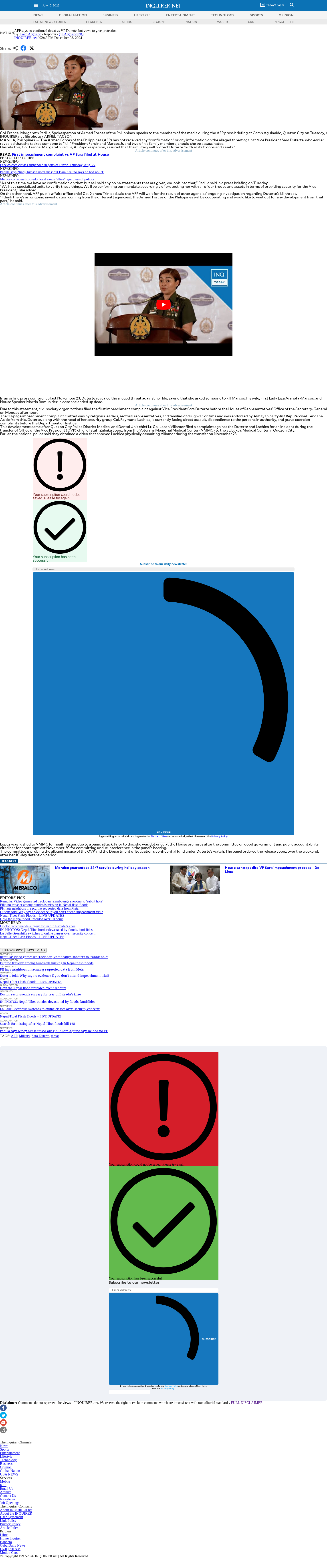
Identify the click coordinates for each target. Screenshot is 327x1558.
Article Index (9, 1528)
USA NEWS (9, 1474)
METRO (127, 22)
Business (6, 1463)
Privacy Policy (219, 836)
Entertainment (10, 1453)
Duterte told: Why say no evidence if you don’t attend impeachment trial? (51, 912)
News (38, 15)
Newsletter (7, 1499)
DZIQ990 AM (10, 1549)
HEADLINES (94, 22)
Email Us (6, 1488)
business (110, 15)
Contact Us (8, 1495)
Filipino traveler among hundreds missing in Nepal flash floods (44, 905)
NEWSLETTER (284, 22)
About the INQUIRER (16, 1513)
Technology (8, 1460)
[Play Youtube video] (163, 305)
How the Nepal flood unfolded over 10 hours (31, 919)
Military (24, 1036)
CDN (251, 22)
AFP (14, 1036)
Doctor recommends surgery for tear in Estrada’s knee (37, 926)
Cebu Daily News (12, 1545)
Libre (4, 1535)
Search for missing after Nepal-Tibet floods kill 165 (37, 1023)
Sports (4, 1449)
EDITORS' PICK (12, 950)
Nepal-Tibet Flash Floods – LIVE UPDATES (32, 915)
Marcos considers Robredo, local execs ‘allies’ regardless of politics (47, 179)
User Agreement (11, 1517)
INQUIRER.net (25, 38)
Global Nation (10, 1471)
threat (55, 1036)
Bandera (6, 1542)
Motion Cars (9, 1552)
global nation (73, 15)
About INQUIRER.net (16, 1510)
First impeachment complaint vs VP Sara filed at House (60, 154)
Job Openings (9, 1503)
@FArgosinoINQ (71, 34)
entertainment (180, 15)
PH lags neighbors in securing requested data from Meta (39, 908)
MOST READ (36, 950)
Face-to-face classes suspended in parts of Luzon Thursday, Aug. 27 (47, 165)
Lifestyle (6, 1456)
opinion (286, 15)
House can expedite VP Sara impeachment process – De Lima (272, 869)
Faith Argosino (30, 34)
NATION (191, 22)
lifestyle (142, 15)
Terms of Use (159, 836)
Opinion (6, 1467)
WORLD (222, 22)
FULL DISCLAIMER (247, 1403)
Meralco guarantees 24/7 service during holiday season (102, 867)
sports (256, 15)
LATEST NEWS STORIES (49, 22)
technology (223, 15)
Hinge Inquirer (10, 1538)
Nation (7, 32)
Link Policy (8, 1520)
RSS (3, 1485)
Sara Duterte (40, 1036)
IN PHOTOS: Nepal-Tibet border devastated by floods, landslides (46, 930)
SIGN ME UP (163, 832)
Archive (5, 1492)
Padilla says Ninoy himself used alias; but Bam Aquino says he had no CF (52, 172)
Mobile (5, 1481)
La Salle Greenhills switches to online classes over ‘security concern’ (48, 933)
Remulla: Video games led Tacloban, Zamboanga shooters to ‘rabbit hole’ (51, 901)
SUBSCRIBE (209, 1339)
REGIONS (159, 22)
